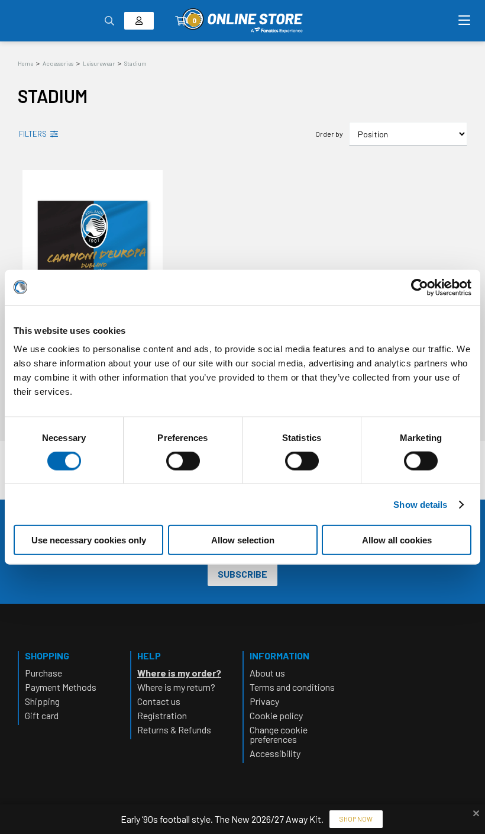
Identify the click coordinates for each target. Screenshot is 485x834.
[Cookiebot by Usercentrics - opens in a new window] (419, 287)
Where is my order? (179, 672)
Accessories (58, 63)
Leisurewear (99, 63)
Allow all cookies (397, 540)
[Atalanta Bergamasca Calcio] (242, 20)
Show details (420, 504)
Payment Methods (60, 687)
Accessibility (275, 753)
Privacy (264, 701)
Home (25, 63)
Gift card (42, 715)
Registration (162, 715)
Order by (329, 133)
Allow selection (242, 540)
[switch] (183, 472)
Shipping (42, 701)
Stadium (135, 63)
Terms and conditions (292, 687)
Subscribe (242, 573)
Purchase (43, 672)
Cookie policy (276, 715)
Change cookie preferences (279, 734)
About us (267, 672)
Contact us (158, 701)
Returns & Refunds (174, 729)
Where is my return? (176, 687)
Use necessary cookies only (88, 540)
